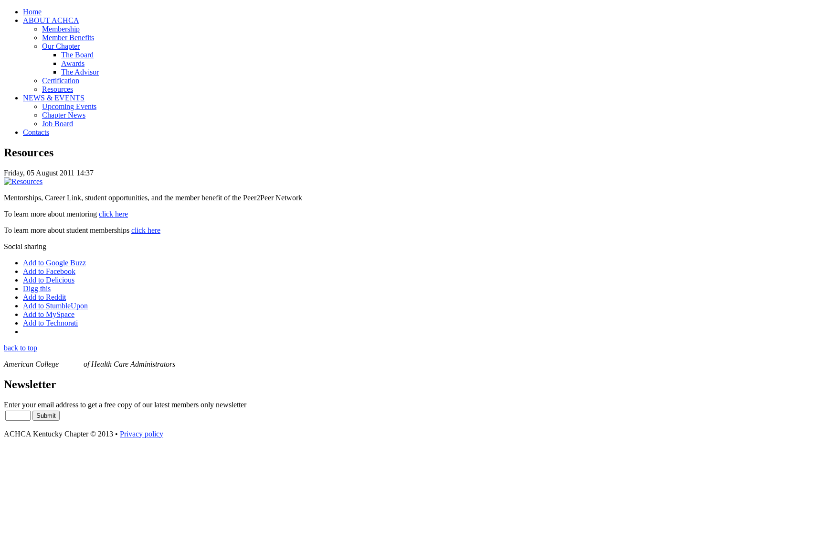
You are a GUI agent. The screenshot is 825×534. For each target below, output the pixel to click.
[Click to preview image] (23, 181)
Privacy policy (141, 434)
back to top (20, 348)
